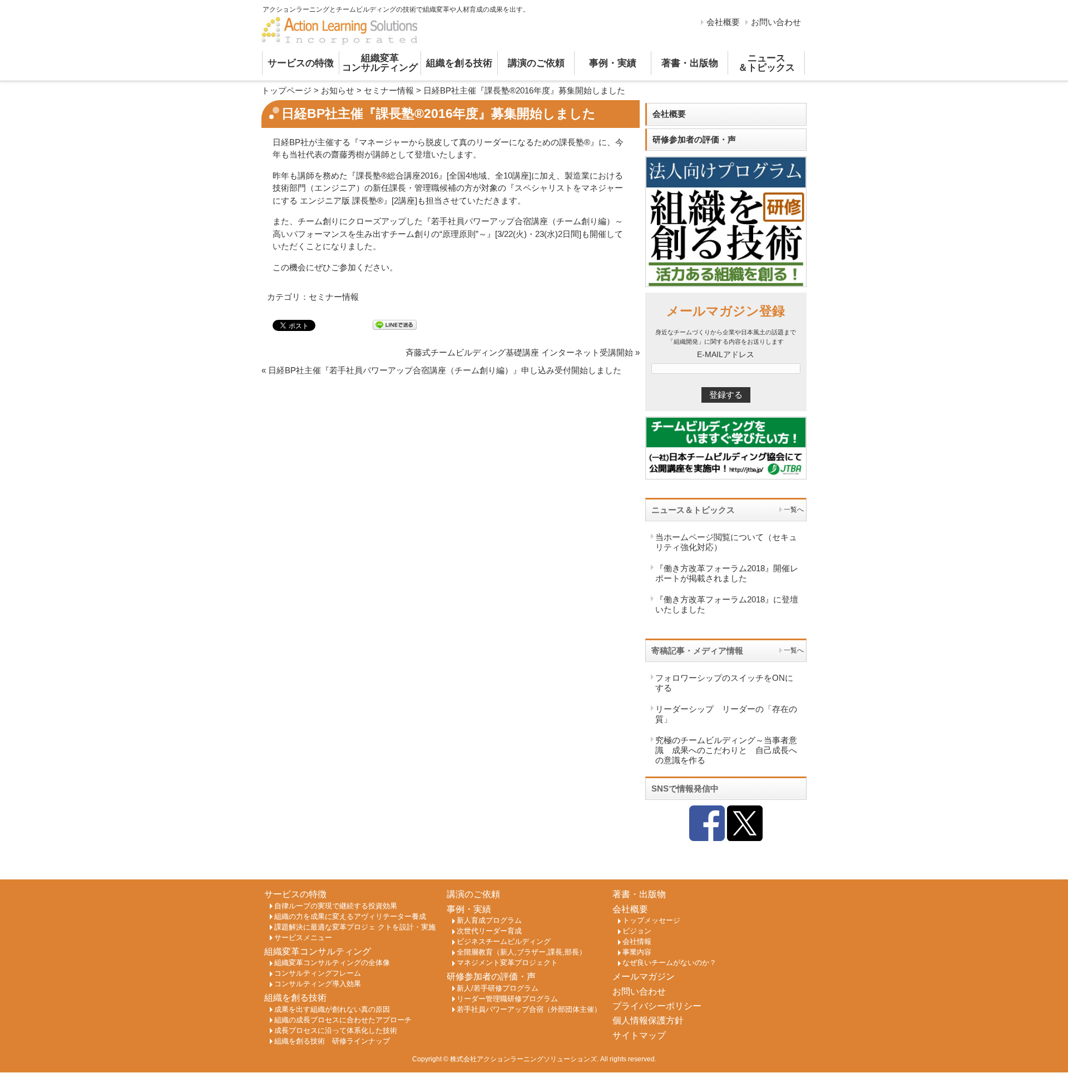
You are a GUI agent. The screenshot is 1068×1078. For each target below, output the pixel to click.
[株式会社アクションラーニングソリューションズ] (339, 31)
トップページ (286, 90)
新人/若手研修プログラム (497, 988)
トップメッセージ (651, 920)
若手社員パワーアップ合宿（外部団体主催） (529, 1009)
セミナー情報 (389, 90)
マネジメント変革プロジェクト (507, 963)
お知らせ (337, 90)
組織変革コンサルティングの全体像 (332, 963)
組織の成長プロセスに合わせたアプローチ (343, 1020)
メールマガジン (643, 976)
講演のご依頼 (536, 63)
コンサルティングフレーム (317, 973)
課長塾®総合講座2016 (397, 175)
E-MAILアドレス (725, 354)
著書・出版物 (689, 63)
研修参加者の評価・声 (694, 139)
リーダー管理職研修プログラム (507, 999)
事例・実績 (612, 63)
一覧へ (794, 509)
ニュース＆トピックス (766, 63)
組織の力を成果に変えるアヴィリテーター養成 (350, 917)
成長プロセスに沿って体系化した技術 (335, 1031)
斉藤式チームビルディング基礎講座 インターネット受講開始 (519, 352)
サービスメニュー (303, 938)
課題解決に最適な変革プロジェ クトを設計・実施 (355, 927)
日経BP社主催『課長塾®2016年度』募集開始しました (524, 90)
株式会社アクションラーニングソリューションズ (523, 1059)
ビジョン (636, 931)
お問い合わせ (776, 22)
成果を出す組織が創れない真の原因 (332, 1009)
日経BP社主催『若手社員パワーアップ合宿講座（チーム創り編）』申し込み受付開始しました (444, 370)
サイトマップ (639, 1035)
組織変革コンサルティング (380, 63)
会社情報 (636, 942)
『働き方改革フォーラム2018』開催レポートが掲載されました (726, 573)
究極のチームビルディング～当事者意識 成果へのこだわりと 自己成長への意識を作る (726, 750)
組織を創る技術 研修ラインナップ (332, 1041)
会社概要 (723, 22)
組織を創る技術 (459, 63)
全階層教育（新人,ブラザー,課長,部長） (521, 952)
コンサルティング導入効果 (317, 984)
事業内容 (636, 952)
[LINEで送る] (395, 324)
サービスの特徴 (301, 63)
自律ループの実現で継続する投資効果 (335, 906)
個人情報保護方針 (648, 1020)
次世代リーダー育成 (489, 931)
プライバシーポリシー (656, 1006)
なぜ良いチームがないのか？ (669, 963)
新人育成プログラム (489, 920)
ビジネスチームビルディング (504, 942)
